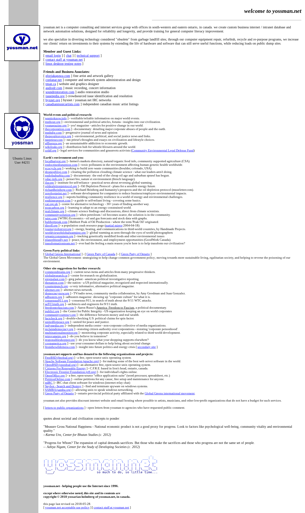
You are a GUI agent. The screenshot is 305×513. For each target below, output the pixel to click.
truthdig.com (53, 132)
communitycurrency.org (60, 315)
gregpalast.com (55, 279)
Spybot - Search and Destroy (63, 386)
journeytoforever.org (58, 229)
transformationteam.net (60, 243)
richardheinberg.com (58, 189)
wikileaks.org (53, 147)
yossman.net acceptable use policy (67, 507)
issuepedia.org (55, 96)
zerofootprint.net (56, 193)
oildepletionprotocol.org (61, 186)
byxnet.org (53, 100)
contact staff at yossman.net (64, 59)
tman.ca (51, 84)
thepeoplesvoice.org (58, 136)
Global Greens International (63, 254)
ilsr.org (49, 182)
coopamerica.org (55, 343)
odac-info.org (53, 179)
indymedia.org (54, 325)
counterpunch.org (56, 286)
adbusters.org (53, 297)
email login (53, 55)
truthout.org (53, 122)
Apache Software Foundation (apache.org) (72, 361)
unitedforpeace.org (57, 322)
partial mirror (114, 225)
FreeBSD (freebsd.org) (59, 357)
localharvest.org (55, 161)
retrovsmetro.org (55, 336)
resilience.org (53, 197)
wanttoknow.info (56, 118)
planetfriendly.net (56, 239)
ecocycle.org (53, 168)
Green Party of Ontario (135, 254)
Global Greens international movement (170, 393)
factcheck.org (53, 318)
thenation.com (54, 282)
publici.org (52, 311)
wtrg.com (51, 218)
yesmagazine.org (56, 125)
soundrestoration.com (60, 92)
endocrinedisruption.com (61, 164)
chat (68, 55)
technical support (88, 55)
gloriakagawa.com (58, 76)
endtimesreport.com (58, 200)
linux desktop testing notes (63, 63)
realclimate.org (54, 211)
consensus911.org (56, 300)
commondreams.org (57, 272)
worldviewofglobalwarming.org (65, 232)
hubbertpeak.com (56, 222)
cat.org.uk (51, 204)
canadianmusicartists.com (63, 104)
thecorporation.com (57, 129)
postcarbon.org (54, 207)
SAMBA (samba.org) (58, 390)
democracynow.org (57, 293)
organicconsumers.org (59, 236)
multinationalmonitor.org (61, 332)
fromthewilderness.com (60, 347)
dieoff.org (51, 225)
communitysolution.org (60, 214)
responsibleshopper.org (60, 340)
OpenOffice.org (55, 375)
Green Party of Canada (100, 254)
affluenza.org (53, 143)
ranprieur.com (54, 139)
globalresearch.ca (56, 275)
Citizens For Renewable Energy (65, 368)
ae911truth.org (54, 304)
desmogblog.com (56, 172)
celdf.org (50, 150)
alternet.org (52, 290)
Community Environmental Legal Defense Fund (163, 150)
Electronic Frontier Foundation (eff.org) (70, 372)
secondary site (146, 347)
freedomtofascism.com (59, 307)
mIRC (49, 382)
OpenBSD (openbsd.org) (60, 365)
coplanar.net (54, 80)
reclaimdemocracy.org (59, 329)
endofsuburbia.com (57, 175)
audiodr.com (54, 88)
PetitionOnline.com (57, 379)
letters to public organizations (64, 407)
